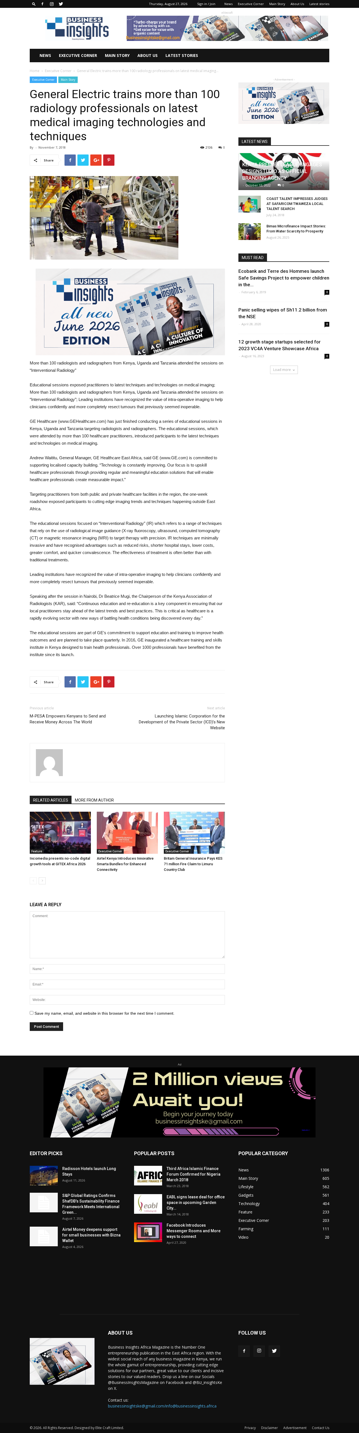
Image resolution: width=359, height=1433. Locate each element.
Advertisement (295, 1427)
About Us (297, 4)
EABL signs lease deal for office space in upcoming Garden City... (196, 1202)
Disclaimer (269, 1427)
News (228, 4)
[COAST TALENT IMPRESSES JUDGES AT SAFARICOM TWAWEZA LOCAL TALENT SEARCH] (249, 204)
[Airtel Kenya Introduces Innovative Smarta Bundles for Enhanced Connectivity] (127, 833)
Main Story (277, 4)
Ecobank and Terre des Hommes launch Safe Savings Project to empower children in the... (283, 277)
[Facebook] (42, 4)
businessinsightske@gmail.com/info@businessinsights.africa (162, 1406)
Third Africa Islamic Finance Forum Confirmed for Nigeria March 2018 (193, 1174)
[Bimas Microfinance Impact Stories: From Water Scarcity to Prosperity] (249, 231)
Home (35, 70)
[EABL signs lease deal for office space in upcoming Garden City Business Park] (148, 1204)
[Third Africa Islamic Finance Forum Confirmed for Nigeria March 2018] (148, 1175)
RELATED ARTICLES (50, 800)
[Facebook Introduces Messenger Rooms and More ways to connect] (148, 1232)
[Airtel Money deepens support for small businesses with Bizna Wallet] (44, 1236)
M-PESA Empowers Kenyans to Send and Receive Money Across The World (68, 719)
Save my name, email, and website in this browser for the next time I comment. (104, 1013)
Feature (36, 851)
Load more (282, 369)
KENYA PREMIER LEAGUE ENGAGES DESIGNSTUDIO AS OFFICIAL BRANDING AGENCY (282, 171)
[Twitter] (61, 4)
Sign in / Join (206, 4)
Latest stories (319, 4)
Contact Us (320, 1427)
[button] (34, 4)
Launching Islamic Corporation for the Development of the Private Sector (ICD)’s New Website (182, 722)
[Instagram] (51, 4)
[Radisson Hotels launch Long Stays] (44, 1175)
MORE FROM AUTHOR (94, 800)
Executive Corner (251, 4)
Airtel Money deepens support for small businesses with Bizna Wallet (91, 1235)
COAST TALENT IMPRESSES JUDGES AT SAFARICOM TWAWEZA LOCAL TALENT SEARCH (297, 204)
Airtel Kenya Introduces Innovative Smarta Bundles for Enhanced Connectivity (125, 864)
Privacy (250, 1427)
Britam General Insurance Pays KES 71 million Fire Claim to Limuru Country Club (193, 864)
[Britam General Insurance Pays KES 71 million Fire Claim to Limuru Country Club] (194, 833)
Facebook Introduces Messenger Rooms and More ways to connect (193, 1231)
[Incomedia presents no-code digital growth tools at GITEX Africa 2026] (60, 833)
